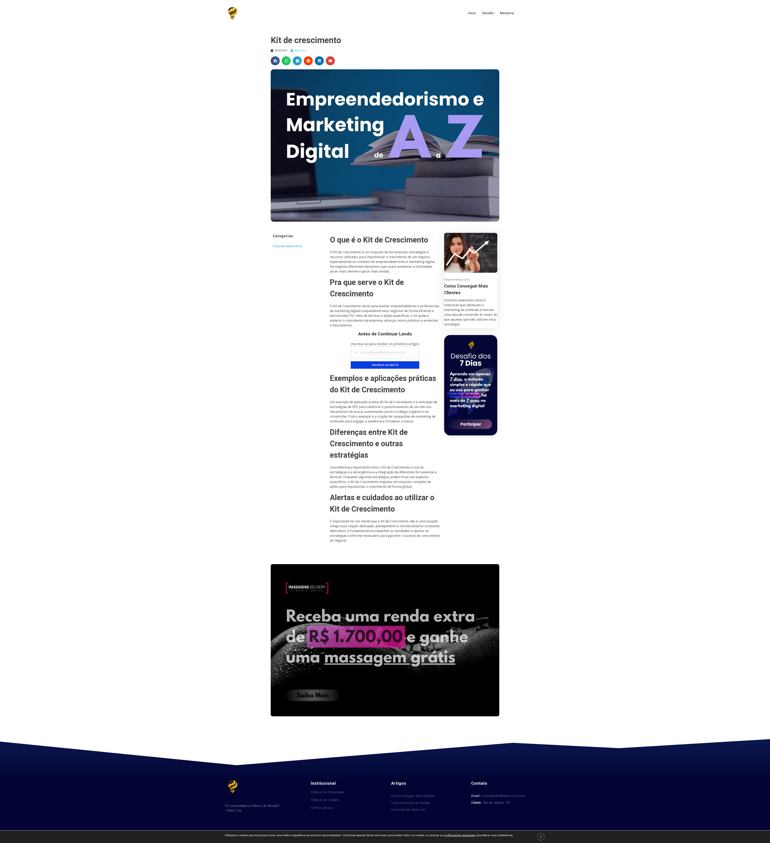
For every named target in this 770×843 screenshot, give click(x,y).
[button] (275, 60)
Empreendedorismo (287, 246)
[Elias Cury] (233, 13)
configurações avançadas (459, 835)
